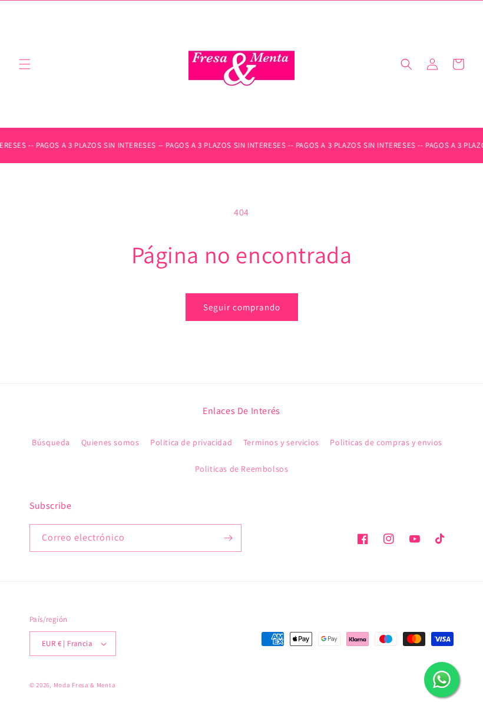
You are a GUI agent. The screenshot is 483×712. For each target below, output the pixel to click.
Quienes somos (110, 442)
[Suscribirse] (228, 538)
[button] (25, 64)
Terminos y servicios (281, 442)
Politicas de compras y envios (386, 442)
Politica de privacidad (191, 442)
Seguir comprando (241, 307)
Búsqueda (51, 442)
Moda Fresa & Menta (85, 685)
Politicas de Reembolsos (242, 468)
